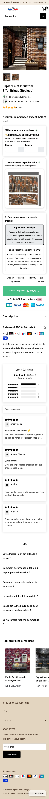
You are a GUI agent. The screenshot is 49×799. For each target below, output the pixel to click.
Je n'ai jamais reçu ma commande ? (21, 622)
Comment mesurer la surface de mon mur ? (20, 584)
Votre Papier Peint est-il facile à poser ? (20, 556)
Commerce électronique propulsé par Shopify (22, 793)
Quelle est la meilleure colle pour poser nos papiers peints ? (20, 608)
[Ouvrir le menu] (4, 9)
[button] (9, 107)
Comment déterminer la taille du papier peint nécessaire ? (20, 570)
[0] (44, 9)
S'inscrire (12, 754)
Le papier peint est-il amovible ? (20, 595)
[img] (11, 419)
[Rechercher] (43, 16)
